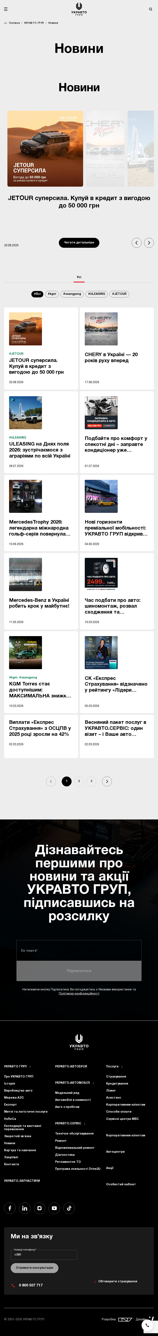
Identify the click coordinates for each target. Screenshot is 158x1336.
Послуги (112, 1066)
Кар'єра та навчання (20, 1150)
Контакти (11, 1164)
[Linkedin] (24, 1208)
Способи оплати (118, 1112)
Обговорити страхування (117, 1281)
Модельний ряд (67, 1093)
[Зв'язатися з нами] (147, 1325)
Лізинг (111, 1090)
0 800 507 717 (31, 1285)
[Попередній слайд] (137, 243)
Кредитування (117, 1083)
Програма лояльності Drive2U (77, 1169)
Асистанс (113, 1098)
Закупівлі (11, 1157)
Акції (110, 1168)
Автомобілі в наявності (73, 1100)
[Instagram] (39, 1208)
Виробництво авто (18, 1090)
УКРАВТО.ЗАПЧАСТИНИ (22, 1181)
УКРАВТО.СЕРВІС (68, 1123)
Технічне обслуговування (74, 1133)
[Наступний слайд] (149, 243)
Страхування (116, 1076)
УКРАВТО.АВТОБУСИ (71, 1066)
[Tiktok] (69, 1208)
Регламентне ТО (68, 1162)
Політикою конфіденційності (79, 993)
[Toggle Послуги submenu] (121, 1066)
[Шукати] (150, 9)
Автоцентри (115, 1152)
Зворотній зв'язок (17, 1136)
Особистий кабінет (121, 1184)
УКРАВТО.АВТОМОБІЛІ (72, 1083)
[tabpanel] (79, 543)
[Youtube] (54, 1208)
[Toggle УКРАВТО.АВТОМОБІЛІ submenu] (93, 1083)
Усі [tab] (79, 277)
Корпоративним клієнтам (125, 1105)
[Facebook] (10, 1208)
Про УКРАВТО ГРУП (18, 1076)
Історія (9, 1083)
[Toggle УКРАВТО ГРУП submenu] (30, 1066)
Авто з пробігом (67, 1107)
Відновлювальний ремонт (75, 1148)
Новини (9, 1143)
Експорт (10, 1105)
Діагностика (65, 1155)
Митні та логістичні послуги (26, 1112)
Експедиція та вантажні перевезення (22, 1128)
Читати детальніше (79, 242)
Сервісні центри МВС (122, 1119)
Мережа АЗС (14, 1098)
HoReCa (10, 1119)
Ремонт (61, 1141)
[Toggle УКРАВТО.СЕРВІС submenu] (84, 1124)
